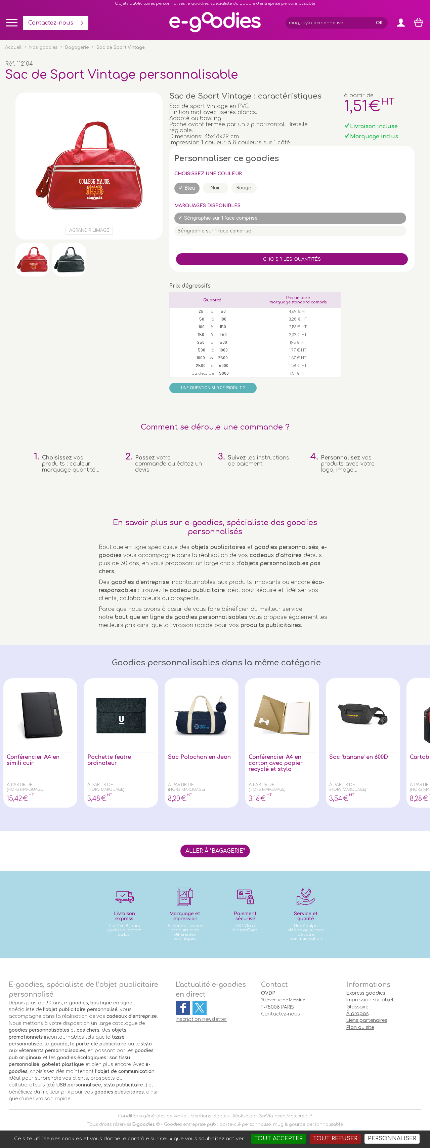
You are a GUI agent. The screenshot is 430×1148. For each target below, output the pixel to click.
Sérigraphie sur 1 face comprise (221, 218)
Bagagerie (77, 47)
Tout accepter (278, 1139)
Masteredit (298, 1116)
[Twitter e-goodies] (199, 1008)
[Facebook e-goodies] (183, 1008)
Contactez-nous (50, 23)
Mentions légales (209, 1116)
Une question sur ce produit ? (213, 388)
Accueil (13, 47)
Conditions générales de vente (152, 1116)
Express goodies (365, 993)
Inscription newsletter (201, 1019)
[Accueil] (215, 32)
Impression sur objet (370, 999)
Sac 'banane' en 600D (358, 757)
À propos (357, 1013)
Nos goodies (43, 47)
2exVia (266, 1116)
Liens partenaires (366, 1020)
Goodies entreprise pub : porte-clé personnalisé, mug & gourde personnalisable (253, 1124)
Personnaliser (392, 1139)
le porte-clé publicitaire (98, 1043)
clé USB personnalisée (74, 1084)
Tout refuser (335, 1139)
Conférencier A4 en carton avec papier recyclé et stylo (276, 763)
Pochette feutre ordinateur (109, 760)
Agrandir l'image (89, 230)
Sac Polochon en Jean (199, 757)
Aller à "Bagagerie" (215, 851)
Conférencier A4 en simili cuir (33, 760)
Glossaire (357, 1006)
